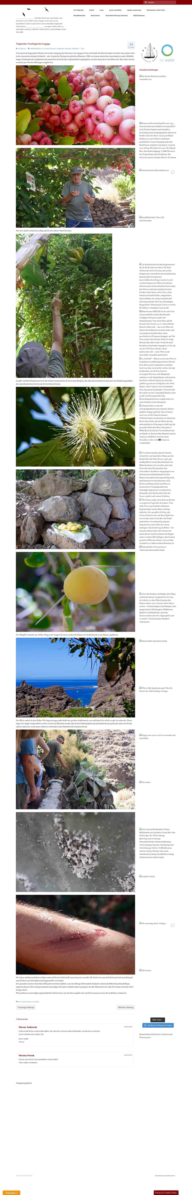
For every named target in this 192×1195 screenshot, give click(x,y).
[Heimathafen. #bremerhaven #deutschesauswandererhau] (157, 568)
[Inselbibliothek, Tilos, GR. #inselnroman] (157, 239)
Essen (18, 1002)
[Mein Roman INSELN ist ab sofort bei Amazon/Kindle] (157, 333)
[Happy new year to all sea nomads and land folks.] (157, 757)
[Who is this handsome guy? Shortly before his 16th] (157, 709)
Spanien (68, 49)
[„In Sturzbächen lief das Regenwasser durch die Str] (157, 286)
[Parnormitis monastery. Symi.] (157, 662)
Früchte (23, 1002)
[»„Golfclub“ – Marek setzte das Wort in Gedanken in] (157, 380)
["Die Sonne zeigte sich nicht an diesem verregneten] (157, 521)
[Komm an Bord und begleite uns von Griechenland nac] (157, 145)
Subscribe (75, 49)
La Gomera (35, 1002)
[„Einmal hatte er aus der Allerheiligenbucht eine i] (157, 427)
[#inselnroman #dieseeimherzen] (157, 192)
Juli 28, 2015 (127, 1027)
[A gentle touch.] (157, 898)
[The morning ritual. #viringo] (157, 945)
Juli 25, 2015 (127, 1055)
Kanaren (53, 49)
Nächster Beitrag (125, 1007)
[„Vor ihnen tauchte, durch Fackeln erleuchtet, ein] (157, 474)
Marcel (23, 49)
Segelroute (60, 49)
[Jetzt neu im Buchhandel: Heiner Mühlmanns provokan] (157, 851)
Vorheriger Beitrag (26, 1007)
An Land (46, 49)
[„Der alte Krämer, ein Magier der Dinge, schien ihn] (157, 615)
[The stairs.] (157, 804)
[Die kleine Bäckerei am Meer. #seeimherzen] (157, 98)
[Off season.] (157, 992)
